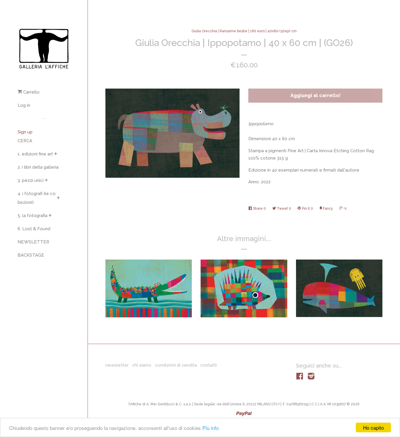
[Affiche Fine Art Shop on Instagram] (311, 377)
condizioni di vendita (176, 365)
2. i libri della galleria (38, 167)
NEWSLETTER (33, 242)
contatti (208, 365)
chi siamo (141, 365)
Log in (24, 105)
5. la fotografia (32, 215)
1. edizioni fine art (35, 154)
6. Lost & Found (34, 228)
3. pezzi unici (31, 180)
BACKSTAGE (31, 255)
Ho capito (373, 427)
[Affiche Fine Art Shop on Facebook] (299, 377)
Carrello (31, 92)
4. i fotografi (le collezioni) (37, 198)
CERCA (25, 140)
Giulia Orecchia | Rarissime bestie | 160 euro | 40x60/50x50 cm (244, 31)
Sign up (25, 132)
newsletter (117, 365)
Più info (210, 427)
